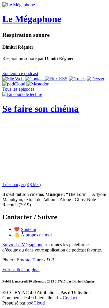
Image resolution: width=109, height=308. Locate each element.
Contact (70, 297)
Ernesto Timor (30, 259)
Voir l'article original (21, 269)
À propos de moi (36, 234)
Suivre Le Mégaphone (22, 244)
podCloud (35, 302)
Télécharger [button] (21, 184)
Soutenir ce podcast (20, 73)
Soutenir (28, 229)
